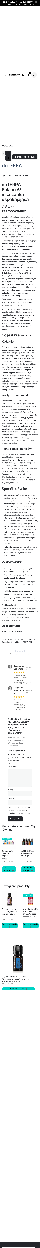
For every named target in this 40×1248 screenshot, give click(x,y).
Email (11, 799)
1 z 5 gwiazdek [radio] (14, 754)
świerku (14, 262)
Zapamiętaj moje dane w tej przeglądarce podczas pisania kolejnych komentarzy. (20, 810)
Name (11, 790)
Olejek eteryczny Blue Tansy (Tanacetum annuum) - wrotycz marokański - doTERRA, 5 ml (15, 979)
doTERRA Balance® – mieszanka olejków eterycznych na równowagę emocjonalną (19, 59)
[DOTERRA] (12, 165)
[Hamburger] (34, 75)
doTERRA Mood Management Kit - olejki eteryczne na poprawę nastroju (27, 857)
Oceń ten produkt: (16, 750)
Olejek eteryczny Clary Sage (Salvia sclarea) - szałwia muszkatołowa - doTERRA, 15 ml (9, 914)
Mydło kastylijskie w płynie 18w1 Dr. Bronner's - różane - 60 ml (30, 912)
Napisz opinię (13, 766)
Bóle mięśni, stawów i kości (21, 62)
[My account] (23, 75)
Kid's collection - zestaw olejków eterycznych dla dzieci (8, 856)
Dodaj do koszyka (26, 156)
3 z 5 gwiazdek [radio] (23, 757)
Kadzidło (8, 341)
